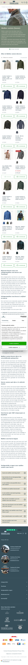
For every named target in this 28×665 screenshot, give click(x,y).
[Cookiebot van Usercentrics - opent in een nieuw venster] (20, 317)
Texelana (12, 656)
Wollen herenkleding (7, 6)
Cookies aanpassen (13, 347)
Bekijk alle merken (5, 608)
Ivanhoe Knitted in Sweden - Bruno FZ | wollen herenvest (20, 77)
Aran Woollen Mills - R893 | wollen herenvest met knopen (7, 168)
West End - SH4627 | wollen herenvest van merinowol (20, 228)
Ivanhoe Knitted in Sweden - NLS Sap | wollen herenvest (7, 258)
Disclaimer (14, 650)
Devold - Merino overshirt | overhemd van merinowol (19, 138)
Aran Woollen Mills (18, 366)
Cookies (20, 653)
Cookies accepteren (14, 343)
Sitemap (10, 650)
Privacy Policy (21, 650)
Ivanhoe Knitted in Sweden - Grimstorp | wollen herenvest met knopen (20, 108)
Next (12, 223)
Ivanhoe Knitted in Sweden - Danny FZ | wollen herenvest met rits (7, 228)
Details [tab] (14, 320)
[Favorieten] (24, 2)
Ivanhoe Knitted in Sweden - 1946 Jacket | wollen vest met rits (7, 78)
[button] (1, 2)
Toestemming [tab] (5, 320)
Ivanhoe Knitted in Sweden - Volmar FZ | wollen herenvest (20, 167)
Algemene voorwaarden (12, 653)
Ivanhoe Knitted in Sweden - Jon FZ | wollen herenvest (7, 137)
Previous (1, 223)
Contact (5, 650)
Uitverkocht (8, 176)
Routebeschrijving (14, 550)
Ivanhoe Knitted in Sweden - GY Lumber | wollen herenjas (7, 198)
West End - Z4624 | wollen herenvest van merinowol (19, 258)
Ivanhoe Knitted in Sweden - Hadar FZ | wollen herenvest (20, 198)
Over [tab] (23, 320)
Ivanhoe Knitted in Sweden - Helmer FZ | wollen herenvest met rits (7, 108)
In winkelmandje (8, 86)
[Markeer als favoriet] (12, 61)
